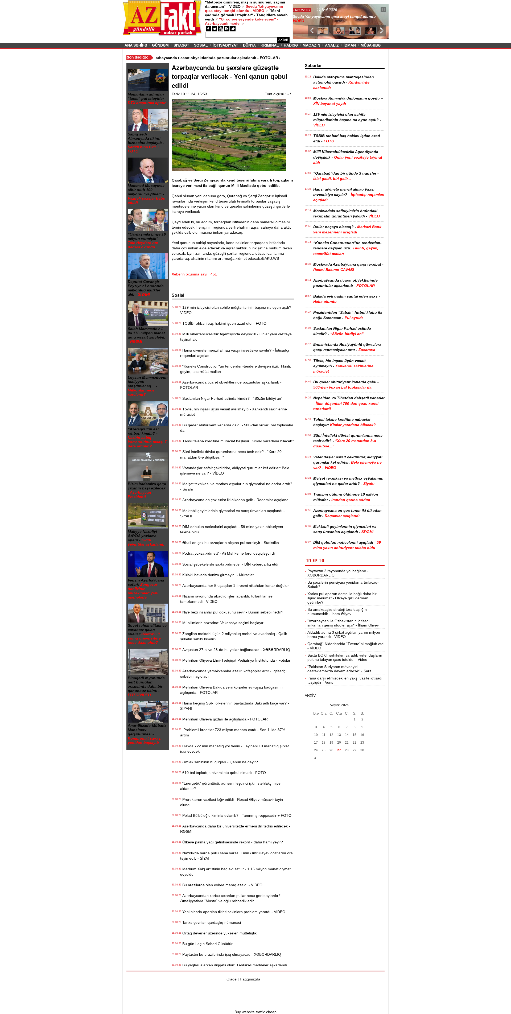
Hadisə (291, 45)
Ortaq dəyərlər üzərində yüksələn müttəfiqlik (218, 933)
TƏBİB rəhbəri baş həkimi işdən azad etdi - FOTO (223, 323)
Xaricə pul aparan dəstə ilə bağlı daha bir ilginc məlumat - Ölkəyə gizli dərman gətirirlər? (342, 598)
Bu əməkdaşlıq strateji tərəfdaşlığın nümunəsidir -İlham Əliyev (337, 611)
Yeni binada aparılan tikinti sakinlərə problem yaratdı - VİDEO (232, 912)
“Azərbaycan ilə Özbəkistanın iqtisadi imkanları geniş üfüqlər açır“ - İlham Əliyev (343, 623)
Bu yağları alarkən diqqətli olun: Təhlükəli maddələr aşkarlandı (233, 965)
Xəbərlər (313, 65)
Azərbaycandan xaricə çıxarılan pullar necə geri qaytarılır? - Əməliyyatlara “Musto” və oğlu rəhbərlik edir (231, 898)
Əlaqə (231, 979)
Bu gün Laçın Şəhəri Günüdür (206, 944)
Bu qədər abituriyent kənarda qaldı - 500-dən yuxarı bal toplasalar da (236, 427)
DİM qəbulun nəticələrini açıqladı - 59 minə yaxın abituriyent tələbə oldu (231, 529)
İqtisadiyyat (225, 45)
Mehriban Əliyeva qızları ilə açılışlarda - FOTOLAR (224, 719)
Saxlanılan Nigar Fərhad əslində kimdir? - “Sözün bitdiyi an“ (231, 398)
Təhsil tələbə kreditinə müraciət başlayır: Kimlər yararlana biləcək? (237, 441)
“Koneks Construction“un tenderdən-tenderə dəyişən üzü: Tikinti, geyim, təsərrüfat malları (235, 369)
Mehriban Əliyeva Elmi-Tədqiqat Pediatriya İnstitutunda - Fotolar (235, 660)
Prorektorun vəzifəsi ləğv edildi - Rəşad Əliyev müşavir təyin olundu (231, 802)
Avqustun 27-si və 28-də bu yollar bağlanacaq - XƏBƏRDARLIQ (235, 650)
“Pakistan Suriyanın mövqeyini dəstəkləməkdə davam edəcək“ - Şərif (339, 669)
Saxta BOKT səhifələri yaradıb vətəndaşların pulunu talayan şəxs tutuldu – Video (344, 657)
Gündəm (160, 45)
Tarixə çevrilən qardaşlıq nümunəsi (210, 922)
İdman (350, 45)
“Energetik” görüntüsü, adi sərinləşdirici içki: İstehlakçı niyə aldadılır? (230, 786)
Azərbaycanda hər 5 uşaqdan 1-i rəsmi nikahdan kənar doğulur (234, 585)
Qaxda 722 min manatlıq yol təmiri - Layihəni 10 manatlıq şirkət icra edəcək (234, 748)
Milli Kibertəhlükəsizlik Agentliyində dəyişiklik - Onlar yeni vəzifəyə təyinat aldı (236, 336)
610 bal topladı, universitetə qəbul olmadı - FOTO (223, 772)
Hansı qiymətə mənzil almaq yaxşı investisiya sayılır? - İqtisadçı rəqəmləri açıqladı (234, 353)
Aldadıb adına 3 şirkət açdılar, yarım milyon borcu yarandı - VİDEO (343, 634)
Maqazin (311, 45)
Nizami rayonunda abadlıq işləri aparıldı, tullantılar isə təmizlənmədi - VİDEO (226, 599)
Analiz (332, 45)
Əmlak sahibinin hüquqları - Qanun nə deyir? (219, 762)
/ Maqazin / (304, 9)
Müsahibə (371, 45)
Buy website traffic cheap (255, 1012)
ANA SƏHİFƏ (136, 45)
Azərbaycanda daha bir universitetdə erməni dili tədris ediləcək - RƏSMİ (235, 829)
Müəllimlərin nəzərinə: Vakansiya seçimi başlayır (221, 623)
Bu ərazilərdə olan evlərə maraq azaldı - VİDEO (221, 885)
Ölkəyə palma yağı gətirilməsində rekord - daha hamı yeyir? (231, 842)
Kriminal (270, 45)
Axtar (283, 39)
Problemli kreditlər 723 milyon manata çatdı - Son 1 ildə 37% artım (232, 732)
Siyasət (181, 45)
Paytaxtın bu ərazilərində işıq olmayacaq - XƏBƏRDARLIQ (230, 954)
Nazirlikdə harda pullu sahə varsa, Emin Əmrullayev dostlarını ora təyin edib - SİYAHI (236, 855)
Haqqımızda (250, 979)
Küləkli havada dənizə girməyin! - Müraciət (217, 575)
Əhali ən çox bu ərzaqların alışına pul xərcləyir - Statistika (229, 543)
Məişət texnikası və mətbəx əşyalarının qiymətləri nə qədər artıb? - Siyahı (236, 486)
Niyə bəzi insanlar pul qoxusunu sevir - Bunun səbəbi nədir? (231, 612)
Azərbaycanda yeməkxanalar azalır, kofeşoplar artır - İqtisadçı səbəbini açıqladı (233, 673)
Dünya (249, 45)
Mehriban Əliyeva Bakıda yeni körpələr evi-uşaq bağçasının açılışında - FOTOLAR (231, 690)
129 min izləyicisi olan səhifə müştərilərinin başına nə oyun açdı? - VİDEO (237, 310)
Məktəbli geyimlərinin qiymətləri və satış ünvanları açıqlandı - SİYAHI (232, 513)
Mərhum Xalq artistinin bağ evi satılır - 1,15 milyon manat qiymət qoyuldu (235, 871)
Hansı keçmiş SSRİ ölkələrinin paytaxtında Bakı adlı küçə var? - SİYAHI (234, 706)
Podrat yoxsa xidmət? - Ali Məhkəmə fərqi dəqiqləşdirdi (227, 553)
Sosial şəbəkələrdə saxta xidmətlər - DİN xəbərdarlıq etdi (229, 564)
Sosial (201, 45)
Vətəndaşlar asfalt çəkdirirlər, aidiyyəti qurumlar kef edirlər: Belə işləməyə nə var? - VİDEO (234, 470)
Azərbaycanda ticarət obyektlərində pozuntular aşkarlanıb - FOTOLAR (231, 385)
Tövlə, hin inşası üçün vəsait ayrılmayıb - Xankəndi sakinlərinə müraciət (233, 412)
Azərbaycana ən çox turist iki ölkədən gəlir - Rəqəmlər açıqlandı (235, 500)
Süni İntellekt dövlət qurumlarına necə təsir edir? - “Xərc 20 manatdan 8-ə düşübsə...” (231, 454)
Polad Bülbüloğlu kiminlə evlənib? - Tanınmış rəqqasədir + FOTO (235, 815)
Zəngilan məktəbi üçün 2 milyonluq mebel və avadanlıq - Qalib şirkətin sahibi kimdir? (233, 636)
